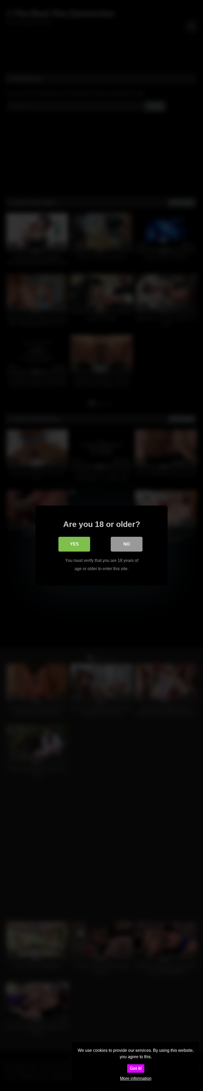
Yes (74, 544)
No (126, 544)
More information (135, 1078)
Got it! (136, 1068)
